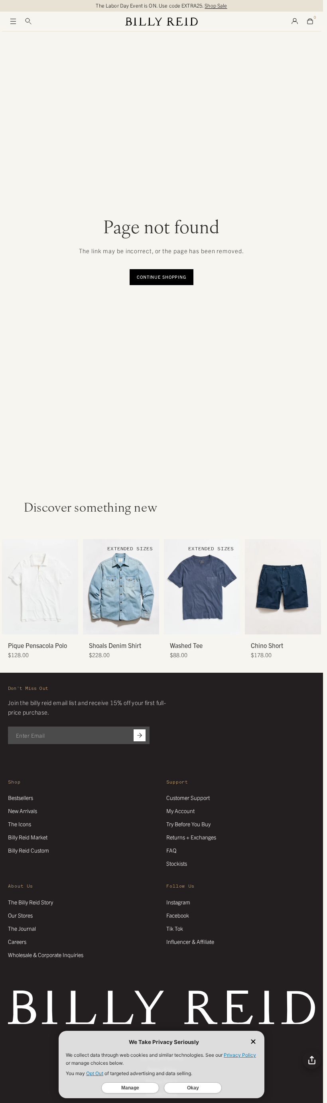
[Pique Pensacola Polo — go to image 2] (37, 625)
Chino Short (267, 645)
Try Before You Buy (188, 823)
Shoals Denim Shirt (115, 645)
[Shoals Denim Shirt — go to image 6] (136, 625)
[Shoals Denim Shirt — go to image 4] (124, 625)
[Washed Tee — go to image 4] (211, 625)
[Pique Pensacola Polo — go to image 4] (49, 625)
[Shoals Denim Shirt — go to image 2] (112, 625)
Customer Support (188, 797)
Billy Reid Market (27, 837)
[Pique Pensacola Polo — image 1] (40, 586)
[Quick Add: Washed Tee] (174, 624)
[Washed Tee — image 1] (202, 586)
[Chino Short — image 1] (283, 586)
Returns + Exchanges (191, 837)
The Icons (19, 823)
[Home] (161, 22)
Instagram (178, 902)
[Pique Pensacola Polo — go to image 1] (31, 625)
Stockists (176, 863)
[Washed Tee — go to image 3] (205, 625)
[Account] (295, 22)
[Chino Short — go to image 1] (274, 625)
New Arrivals (22, 810)
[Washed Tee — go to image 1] (193, 625)
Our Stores (20, 915)
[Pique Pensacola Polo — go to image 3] (43, 625)
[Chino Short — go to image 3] (286, 625)
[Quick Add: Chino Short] (255, 624)
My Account (180, 810)
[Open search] (28, 22)
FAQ (171, 850)
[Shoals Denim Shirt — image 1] (121, 586)
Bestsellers (20, 797)
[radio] (10, 565)
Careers (17, 941)
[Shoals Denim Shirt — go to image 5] (130, 625)
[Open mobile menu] (13, 22)
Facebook (177, 915)
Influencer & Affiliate (190, 941)
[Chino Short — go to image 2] (280, 625)
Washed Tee (186, 645)
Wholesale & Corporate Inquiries (45, 954)
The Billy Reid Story (30, 902)
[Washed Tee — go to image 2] (199, 625)
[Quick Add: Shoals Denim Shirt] (93, 624)
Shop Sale (216, 5)
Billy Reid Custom (28, 850)
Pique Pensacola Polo (37, 645)
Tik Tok (174, 928)
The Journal (22, 928)
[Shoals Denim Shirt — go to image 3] (118, 625)
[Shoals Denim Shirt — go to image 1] (106, 625)
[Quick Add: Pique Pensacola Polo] (12, 624)
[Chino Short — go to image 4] (292, 625)
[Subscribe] (140, 735)
